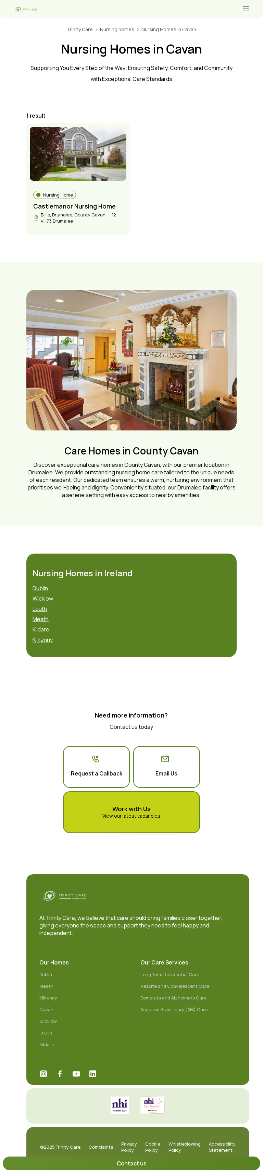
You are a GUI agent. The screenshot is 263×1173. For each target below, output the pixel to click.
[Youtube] (76, 1074)
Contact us (132, 1163)
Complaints (101, 1147)
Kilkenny (43, 639)
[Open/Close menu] (246, 9)
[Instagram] (43, 1074)
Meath (41, 619)
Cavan (46, 1009)
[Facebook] (60, 1074)
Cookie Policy (152, 1147)
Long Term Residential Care (169, 974)
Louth (40, 609)
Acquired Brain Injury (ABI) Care (174, 1009)
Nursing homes (117, 29)
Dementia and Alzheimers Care (173, 998)
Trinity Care (80, 29)
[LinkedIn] (93, 1074)
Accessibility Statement (222, 1147)
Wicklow (43, 598)
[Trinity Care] (127, 9)
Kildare (41, 629)
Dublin (40, 588)
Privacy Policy (129, 1147)
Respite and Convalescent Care (174, 986)
